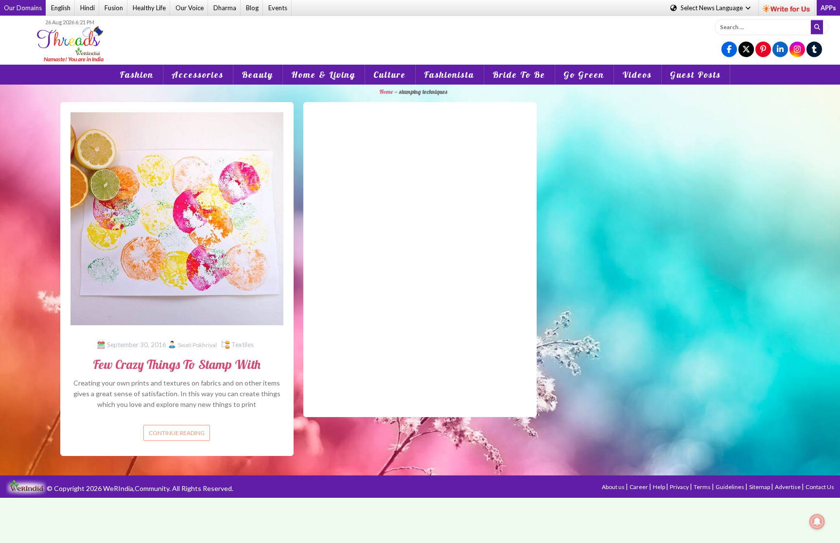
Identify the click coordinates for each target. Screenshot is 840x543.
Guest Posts (695, 74)
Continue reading (177, 433)
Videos (637, 74)
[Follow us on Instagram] (797, 50)
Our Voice (189, 8)
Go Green (583, 74)
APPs (828, 8)
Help (659, 486)
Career (639, 486)
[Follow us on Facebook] (729, 50)
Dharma (224, 8)
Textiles (242, 345)
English (60, 8)
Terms (703, 486)
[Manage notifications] (817, 521)
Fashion (137, 74)
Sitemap (760, 486)
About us (614, 486)
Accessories (198, 74)
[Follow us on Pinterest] (763, 50)
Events (277, 8)
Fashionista (449, 74)
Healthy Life (149, 8)
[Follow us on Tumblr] (814, 50)
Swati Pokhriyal (197, 345)
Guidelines (730, 486)
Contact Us (819, 486)
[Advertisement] (420, 33)
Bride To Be (518, 74)
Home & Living (323, 74)
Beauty (257, 74)
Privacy (680, 486)
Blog (252, 8)
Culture (389, 74)
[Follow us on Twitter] (746, 50)
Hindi (87, 8)
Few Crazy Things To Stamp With (177, 364)
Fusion (114, 8)
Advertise (788, 486)
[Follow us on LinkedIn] (780, 50)
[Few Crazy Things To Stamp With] (176, 217)
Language (712, 8)
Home (386, 91)
